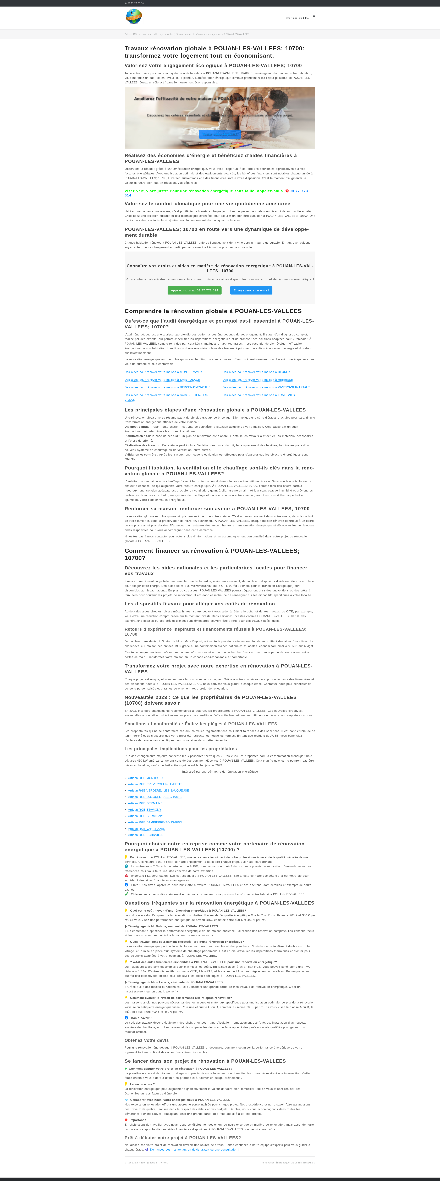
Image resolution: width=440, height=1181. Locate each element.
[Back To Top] (431, 1173)
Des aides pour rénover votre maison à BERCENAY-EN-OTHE (167, 387)
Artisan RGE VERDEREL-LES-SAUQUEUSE (158, 790)
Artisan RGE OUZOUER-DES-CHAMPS (155, 797)
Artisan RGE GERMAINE (145, 803)
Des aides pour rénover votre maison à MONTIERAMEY (163, 372)
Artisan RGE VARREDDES (146, 828)
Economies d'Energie (152, 34)
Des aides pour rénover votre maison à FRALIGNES (259, 395)
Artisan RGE (131, 34)
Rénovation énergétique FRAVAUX (147, 1162)
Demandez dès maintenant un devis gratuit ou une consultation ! (194, 1149)
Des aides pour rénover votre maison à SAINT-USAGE (162, 379)
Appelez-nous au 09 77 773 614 (194, 290)
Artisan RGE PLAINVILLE (145, 835)
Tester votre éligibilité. (220, 134)
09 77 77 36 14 (136, 3)
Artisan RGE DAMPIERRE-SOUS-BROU (156, 822)
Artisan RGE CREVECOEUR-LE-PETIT (155, 784)
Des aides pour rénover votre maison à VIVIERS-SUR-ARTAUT (266, 387)
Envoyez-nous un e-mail (251, 290)
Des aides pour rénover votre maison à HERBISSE (258, 379)
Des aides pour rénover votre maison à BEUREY (256, 372)
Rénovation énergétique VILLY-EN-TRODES (287, 1162)
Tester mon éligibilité (296, 18)
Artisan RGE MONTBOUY (146, 778)
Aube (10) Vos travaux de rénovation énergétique (194, 34)
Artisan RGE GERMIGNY (145, 816)
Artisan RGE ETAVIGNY (144, 809)
